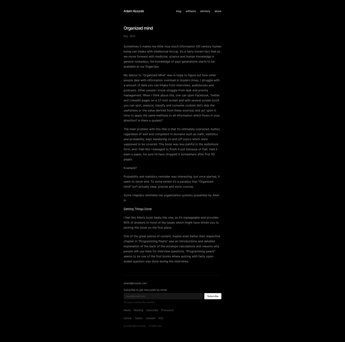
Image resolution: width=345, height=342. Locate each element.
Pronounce (167, 310)
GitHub (128, 318)
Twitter (139, 318)
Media (127, 310)
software (191, 11)
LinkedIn (151, 318)
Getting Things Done (138, 209)
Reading (138, 310)
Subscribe (212, 296)
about (218, 11)
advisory (205, 11)
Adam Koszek (134, 11)
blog (178, 11)
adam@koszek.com (135, 283)
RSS (160, 318)
